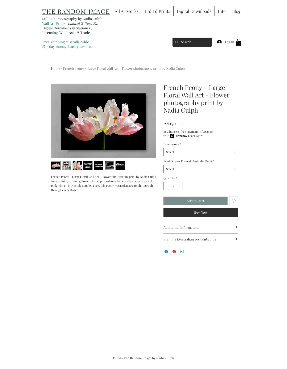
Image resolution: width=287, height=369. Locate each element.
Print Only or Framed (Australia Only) (188, 161)
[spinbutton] (173, 186)
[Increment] (179, 186)
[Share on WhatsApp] (182, 251)
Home (55, 68)
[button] (239, 42)
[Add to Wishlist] (233, 201)
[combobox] (200, 152)
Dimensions (172, 144)
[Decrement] (166, 186)
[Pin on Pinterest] (174, 251)
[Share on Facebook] (166, 251)
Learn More (195, 136)
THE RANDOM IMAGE (76, 11)
